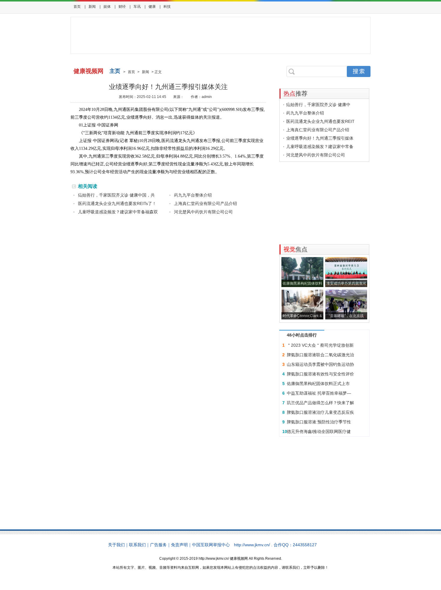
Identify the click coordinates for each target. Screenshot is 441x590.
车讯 (137, 6)
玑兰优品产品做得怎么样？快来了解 (320, 402)
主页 (115, 71)
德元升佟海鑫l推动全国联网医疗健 (319, 431)
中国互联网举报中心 (211, 544)
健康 (152, 6)
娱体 (107, 6)
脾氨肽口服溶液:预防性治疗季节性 (319, 422)
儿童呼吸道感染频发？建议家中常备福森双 (118, 211)
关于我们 (116, 544)
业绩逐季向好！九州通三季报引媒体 (319, 138)
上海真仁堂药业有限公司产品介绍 (205, 203)
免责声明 (179, 544)
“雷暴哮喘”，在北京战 (346, 316)
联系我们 (137, 544)
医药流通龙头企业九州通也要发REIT (320, 121)
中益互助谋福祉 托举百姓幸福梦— (319, 393)
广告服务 (158, 544)
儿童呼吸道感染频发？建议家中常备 (319, 146)
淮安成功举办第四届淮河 (346, 283)
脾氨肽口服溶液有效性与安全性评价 (320, 374)
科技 (167, 6)
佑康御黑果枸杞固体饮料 (302, 283)
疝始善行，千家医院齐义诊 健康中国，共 (116, 195)
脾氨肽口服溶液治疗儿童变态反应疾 (320, 412)
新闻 (92, 6)
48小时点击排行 (302, 335)
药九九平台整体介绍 (193, 195)
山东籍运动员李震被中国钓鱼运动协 (320, 364)
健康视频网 (89, 71)
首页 (77, 6)
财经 (122, 6)
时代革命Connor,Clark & (302, 316)
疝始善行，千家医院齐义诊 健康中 (318, 104)
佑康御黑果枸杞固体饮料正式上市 (318, 383)
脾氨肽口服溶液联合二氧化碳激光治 (320, 354)
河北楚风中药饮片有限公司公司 (203, 211)
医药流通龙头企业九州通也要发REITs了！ (117, 203)
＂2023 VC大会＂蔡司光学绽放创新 (320, 345)
